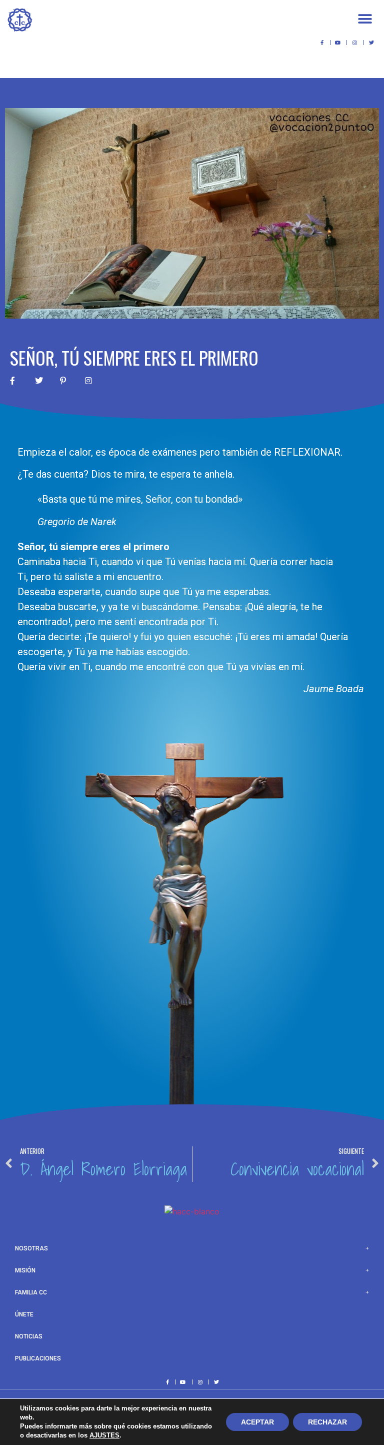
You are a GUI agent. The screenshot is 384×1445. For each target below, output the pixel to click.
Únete (24, 1314)
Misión (25, 1270)
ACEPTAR (257, 1422)
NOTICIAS (28, 1336)
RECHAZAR (327, 1422)
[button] (365, 19)
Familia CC (31, 1292)
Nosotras (31, 1248)
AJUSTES (105, 1435)
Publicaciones (38, 1358)
